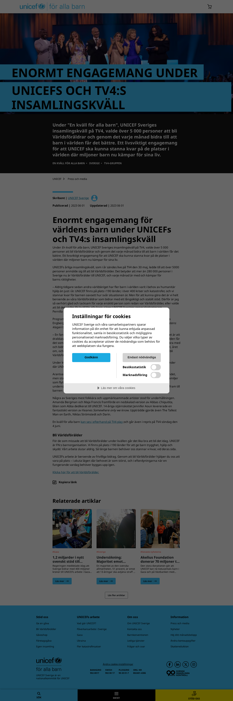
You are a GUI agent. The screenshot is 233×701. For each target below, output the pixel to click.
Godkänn (91, 357)
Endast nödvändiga (142, 357)
